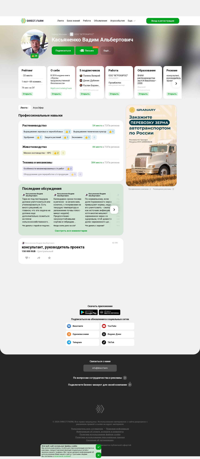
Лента (60, 20)
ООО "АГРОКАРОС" (84, 34)
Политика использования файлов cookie (100, 434)
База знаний (73, 20)
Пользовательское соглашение (87, 429)
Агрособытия (117, 20)
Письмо (91, 49)
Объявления (100, 20)
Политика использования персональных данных (100, 437)
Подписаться (63, 50)
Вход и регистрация (162, 20)
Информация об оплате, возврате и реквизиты (100, 431)
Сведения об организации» (100, 440)
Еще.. (130, 20)
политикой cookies (62, 456)
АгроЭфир (38, 107)
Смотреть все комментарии (71, 230)
